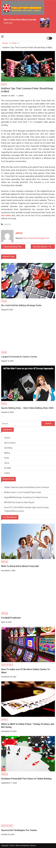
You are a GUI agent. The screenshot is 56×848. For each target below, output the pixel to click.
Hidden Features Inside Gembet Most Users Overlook (26, 487)
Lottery (7, 473)
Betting (7, 453)
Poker (4, 84)
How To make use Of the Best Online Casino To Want (25, 671)
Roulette (7, 468)
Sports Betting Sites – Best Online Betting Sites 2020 (27, 408)
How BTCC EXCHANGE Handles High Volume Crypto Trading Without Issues (26, 509)
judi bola (7, 224)
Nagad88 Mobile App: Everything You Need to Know (26, 497)
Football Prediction (11, 617)
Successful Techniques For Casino (19, 830)
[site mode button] (49, 38)
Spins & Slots (9, 443)
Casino (7, 438)
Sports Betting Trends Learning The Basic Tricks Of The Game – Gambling (15, 247)
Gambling (8, 448)
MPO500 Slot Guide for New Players (19, 502)
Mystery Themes (29, 846)
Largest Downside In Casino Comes (19, 356)
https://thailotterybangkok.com (36, 238)
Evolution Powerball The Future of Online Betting (26, 778)
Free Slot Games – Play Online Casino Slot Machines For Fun (44, 247)
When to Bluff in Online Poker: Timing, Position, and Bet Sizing (27, 725)
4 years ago (6, 23)
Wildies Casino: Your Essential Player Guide (22, 492)
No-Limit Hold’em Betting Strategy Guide (21, 305)
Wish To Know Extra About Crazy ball (18, 20)
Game (6, 463)
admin (21, 96)
